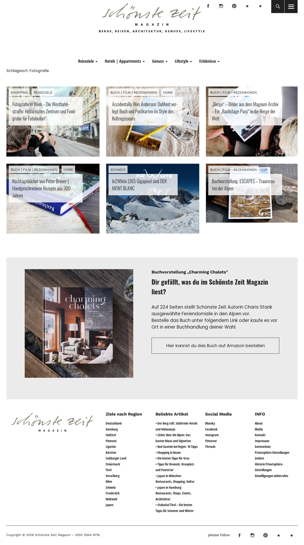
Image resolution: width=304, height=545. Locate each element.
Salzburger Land (116, 458)
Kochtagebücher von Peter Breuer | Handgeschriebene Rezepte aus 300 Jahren (41, 188)
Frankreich (112, 493)
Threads (260, 6)
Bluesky (247, 6)
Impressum (262, 441)
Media (259, 429)
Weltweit (111, 499)
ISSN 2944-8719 (87, 535)
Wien (109, 481)
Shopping (19, 92)
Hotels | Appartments (123, 61)
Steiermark (113, 464)
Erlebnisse (207, 61)
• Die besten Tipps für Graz (172, 458)
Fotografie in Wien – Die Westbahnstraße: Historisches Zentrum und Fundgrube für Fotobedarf (44, 111)
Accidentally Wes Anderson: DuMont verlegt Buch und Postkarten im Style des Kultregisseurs (145, 111)
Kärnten (111, 452)
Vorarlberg (112, 475)
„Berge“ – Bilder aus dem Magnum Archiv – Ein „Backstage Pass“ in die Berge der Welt (245, 111)
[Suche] (277, 6)
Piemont (111, 441)
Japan (109, 504)
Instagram (221, 6)
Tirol (108, 470)
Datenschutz (263, 446)
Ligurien (111, 446)
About (259, 423)
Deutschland (114, 423)
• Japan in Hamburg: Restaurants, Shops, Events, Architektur (173, 493)
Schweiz (118, 170)
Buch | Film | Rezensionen (133, 92)
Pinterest (234, 6)
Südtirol (111, 435)
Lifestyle (181, 61)
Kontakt (260, 435)
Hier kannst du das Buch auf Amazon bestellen (215, 346)
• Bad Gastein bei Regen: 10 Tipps (177, 446)
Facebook (207, 6)
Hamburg (112, 429)
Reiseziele (86, 61)
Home (168, 92)
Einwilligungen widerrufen (271, 475)
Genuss (158, 61)
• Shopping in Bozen (168, 452)
